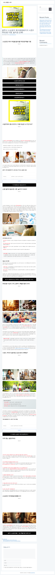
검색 (50, 9)
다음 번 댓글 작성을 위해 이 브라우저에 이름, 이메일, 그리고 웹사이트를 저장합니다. (18, 567)
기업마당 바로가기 (19, 85)
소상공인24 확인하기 (19, 89)
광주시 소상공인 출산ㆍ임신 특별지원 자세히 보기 (19, 533)
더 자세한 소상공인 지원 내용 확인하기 (19, 434)
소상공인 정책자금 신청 (19, 81)
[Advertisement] (19, 51)
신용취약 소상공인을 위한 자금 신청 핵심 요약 (22, 348)
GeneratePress (32, 572)
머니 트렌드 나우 (7, 2)
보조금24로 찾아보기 (19, 97)
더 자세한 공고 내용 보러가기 (19, 185)
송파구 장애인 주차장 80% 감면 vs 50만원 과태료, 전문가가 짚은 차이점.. (45, 26)
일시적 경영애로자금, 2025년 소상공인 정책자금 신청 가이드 (19, 279)
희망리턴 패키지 (19, 93)
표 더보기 (19, 430)
